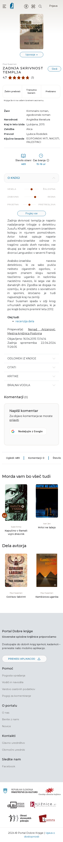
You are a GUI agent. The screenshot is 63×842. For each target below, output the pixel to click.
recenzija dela (24, 321)
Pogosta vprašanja (13, 675)
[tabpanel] (31, 263)
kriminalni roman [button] (37, 111)
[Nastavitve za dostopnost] (26, 6)
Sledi (54, 68)
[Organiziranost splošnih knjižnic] (49, 791)
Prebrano (51, 91)
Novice (6, 726)
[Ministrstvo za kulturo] (20, 791)
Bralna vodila (18, 385)
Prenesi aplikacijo (22, 658)
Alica (29, 129)
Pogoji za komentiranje (16, 695)
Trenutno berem (31, 91)
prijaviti (14, 420)
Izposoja (30, 54)
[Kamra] (47, 818)
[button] (4, 6)
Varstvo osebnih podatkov (18, 689)
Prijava (53, 5)
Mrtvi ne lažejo (47, 527)
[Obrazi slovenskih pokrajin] (20, 818)
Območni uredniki (13, 749)
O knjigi (14, 178)
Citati (11, 367)
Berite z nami (10, 719)
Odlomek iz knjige (21, 358)
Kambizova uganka (46, 596)
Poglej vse (31, 213)
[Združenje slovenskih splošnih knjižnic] (43, 805)
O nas (5, 712)
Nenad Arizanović (41, 329)
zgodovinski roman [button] (38, 114)
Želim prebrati (12, 91)
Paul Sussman (10, 64)
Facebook (8, 766)
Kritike (12, 376)
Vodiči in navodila (12, 682)
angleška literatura (38, 119)
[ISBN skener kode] (33, 6)
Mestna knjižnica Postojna (24, 333)
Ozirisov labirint (16, 596)
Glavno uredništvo (13, 742)
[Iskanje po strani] (40, 6)
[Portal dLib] (16, 805)
